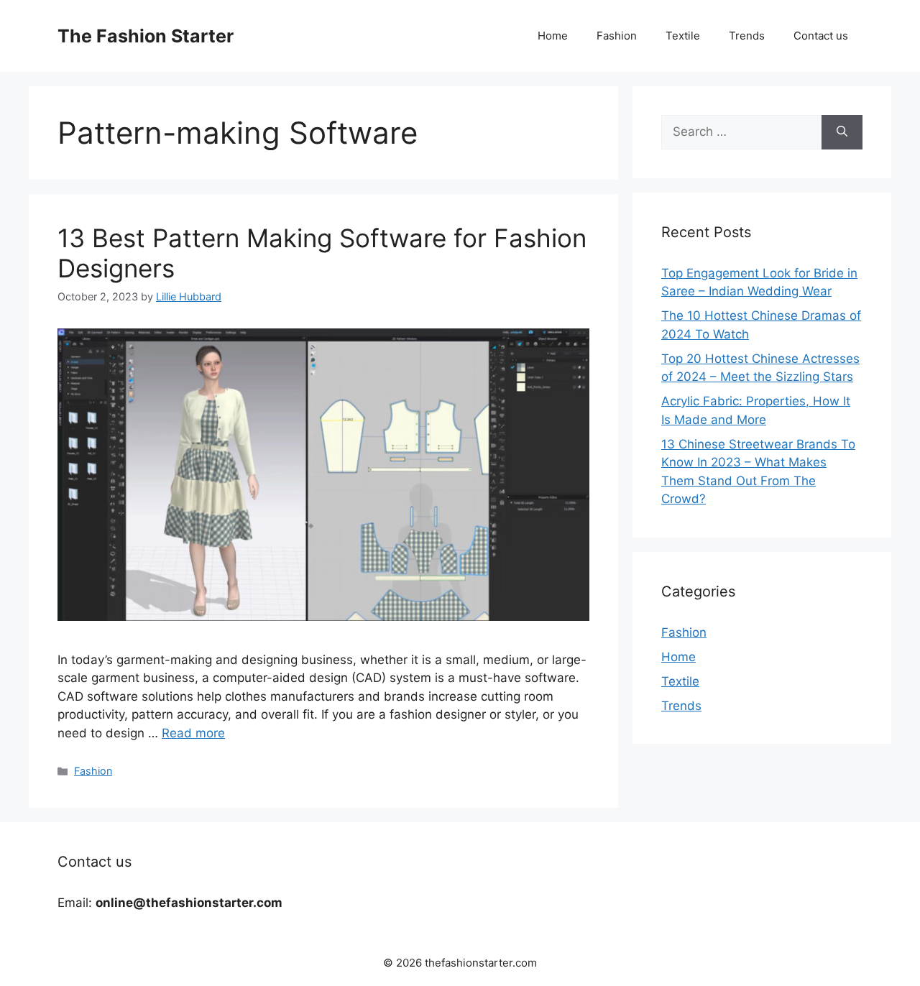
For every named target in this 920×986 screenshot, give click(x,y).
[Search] (842, 132)
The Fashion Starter (146, 36)
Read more (193, 733)
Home (553, 35)
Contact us (821, 35)
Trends (747, 35)
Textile (683, 35)
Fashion (617, 35)
